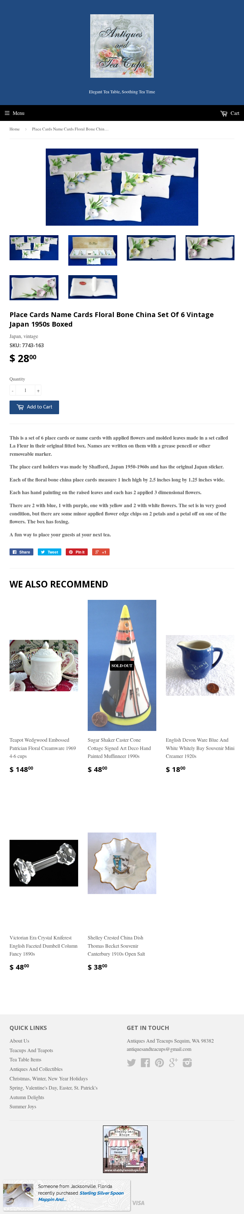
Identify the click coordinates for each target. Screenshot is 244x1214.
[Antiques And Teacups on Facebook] (145, 1064)
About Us (19, 1040)
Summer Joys (23, 1106)
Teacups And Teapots (31, 1050)
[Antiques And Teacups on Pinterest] (159, 1064)
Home (15, 129)
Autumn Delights (27, 1097)
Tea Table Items (25, 1059)
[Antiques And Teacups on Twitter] (131, 1064)
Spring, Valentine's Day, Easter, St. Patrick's (54, 1087)
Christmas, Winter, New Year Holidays (49, 1078)
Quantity (17, 379)
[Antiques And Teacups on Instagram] (187, 1064)
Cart (234, 112)
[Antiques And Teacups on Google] (173, 1064)
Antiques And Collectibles (36, 1068)
